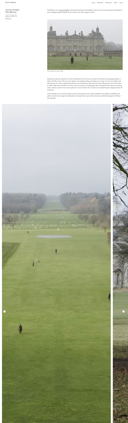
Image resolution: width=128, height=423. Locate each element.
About (121, 2)
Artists (93, 2)
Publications (108, 2)
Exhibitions (100, 2)
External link (8, 18)
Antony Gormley (64, 10)
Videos (115, 2)
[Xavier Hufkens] (11, 3)
